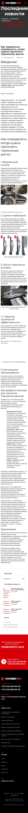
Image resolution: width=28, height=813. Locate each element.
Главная (4, 19)
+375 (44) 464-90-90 (16, 662)
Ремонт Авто (13, 793)
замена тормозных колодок (10, 624)
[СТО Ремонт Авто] (11, 3)
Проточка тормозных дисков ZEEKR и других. (18, 589)
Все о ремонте (7, 622)
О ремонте (14, 19)
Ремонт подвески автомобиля (16, 602)
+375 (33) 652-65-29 (16, 664)
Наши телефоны (13, 659)
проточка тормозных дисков (10, 626)
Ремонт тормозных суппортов (16, 609)
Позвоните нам (6, 683)
